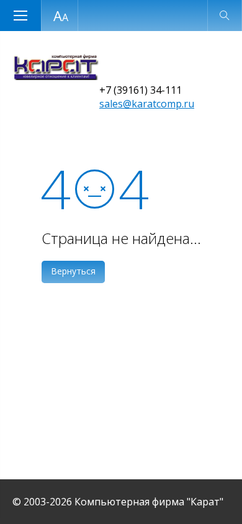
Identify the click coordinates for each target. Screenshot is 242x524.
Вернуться (73, 271)
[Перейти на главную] (55, 76)
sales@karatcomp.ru (146, 104)
